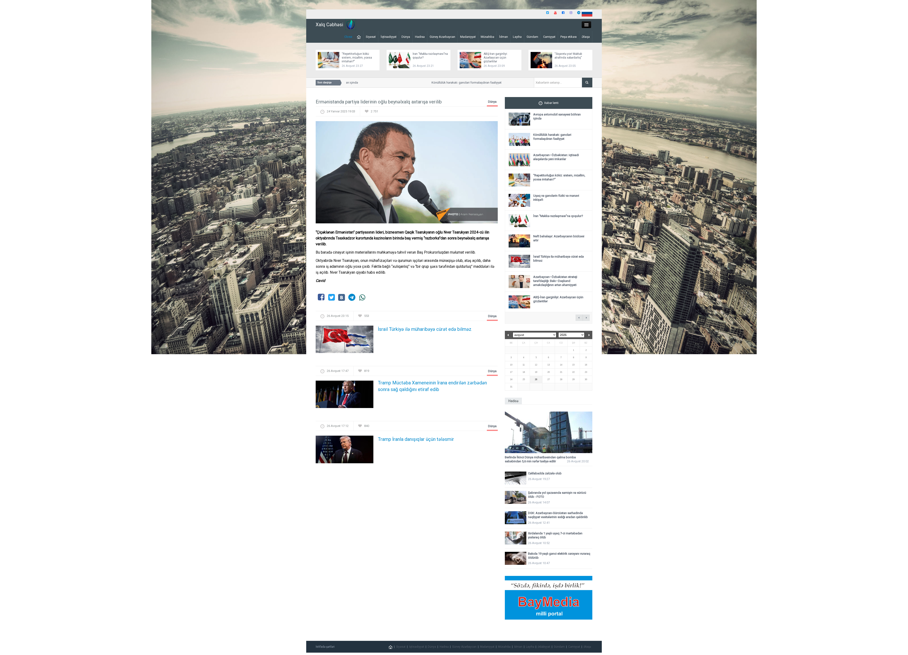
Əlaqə (586, 36)
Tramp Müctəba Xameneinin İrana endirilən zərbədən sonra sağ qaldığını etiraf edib (432, 386)
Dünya (406, 36)
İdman (503, 36)
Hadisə (420, 36)
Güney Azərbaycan (442, 36)
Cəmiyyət (549, 36)
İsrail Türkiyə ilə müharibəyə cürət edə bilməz (424, 329)
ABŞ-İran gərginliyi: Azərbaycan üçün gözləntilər (496, 57)
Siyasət (371, 36)
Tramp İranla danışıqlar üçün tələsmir (416, 439)
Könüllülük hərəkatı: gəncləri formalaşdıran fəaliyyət (448, 82)
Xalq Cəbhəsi (329, 24)
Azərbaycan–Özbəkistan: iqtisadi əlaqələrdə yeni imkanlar (556, 157)
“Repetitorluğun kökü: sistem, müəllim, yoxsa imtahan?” (357, 57)
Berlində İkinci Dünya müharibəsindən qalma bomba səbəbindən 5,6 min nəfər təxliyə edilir (540, 459)
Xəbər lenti (551, 103)
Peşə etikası (568, 36)
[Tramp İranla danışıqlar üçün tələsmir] (344, 451)
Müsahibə (487, 36)
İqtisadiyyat (389, 36)
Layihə (517, 36)
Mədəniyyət (468, 36)
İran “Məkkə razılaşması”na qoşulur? (558, 216)
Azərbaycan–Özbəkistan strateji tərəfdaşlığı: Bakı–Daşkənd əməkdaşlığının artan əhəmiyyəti (555, 281)
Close (348, 36)
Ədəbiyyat (544, 646)
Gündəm (532, 36)
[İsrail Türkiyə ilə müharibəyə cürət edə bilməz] (344, 341)
